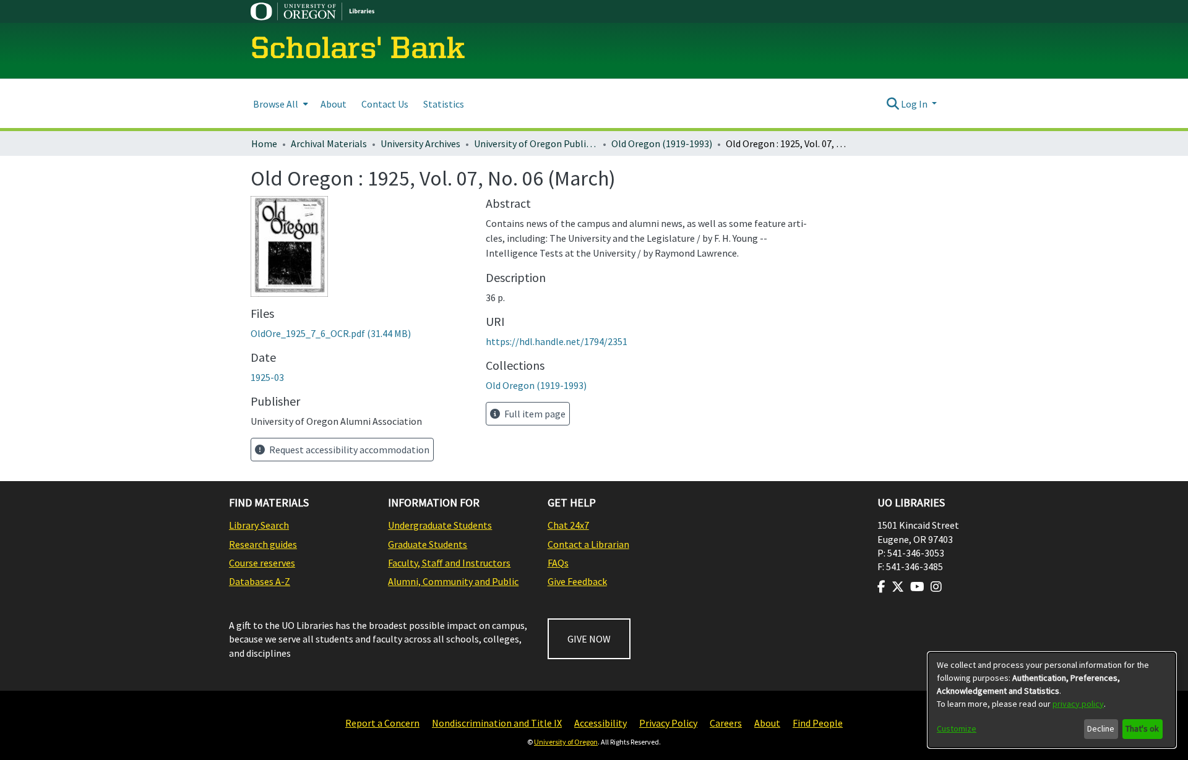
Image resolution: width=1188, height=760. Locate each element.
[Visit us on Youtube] (917, 587)
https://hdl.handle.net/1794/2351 (556, 341)
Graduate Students (427, 544)
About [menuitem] (333, 104)
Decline (1100, 728)
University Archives (420, 143)
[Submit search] (892, 103)
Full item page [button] (534, 414)
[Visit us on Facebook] (881, 587)
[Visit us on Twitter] (898, 587)
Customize (956, 728)
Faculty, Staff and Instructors (449, 563)
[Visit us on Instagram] (936, 587)
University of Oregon (566, 741)
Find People (818, 723)
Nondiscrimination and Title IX (497, 723)
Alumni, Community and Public (453, 581)
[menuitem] (279, 103)
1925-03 (267, 377)
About (767, 723)
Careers (726, 723)
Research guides (263, 544)
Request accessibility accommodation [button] (348, 449)
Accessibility (600, 723)
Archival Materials (329, 143)
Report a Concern (382, 723)
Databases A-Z (259, 581)
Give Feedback (577, 581)
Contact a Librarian (588, 544)
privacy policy (1078, 703)
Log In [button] (915, 104)
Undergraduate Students (440, 525)
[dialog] (1052, 700)
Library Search (259, 525)
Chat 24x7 (568, 525)
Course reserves (262, 563)
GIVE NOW (589, 639)
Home (264, 143)
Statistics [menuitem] (443, 104)
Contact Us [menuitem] (384, 104)
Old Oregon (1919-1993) (661, 143)
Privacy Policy (668, 723)
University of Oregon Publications (536, 143)
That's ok (1142, 728)
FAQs (558, 563)
